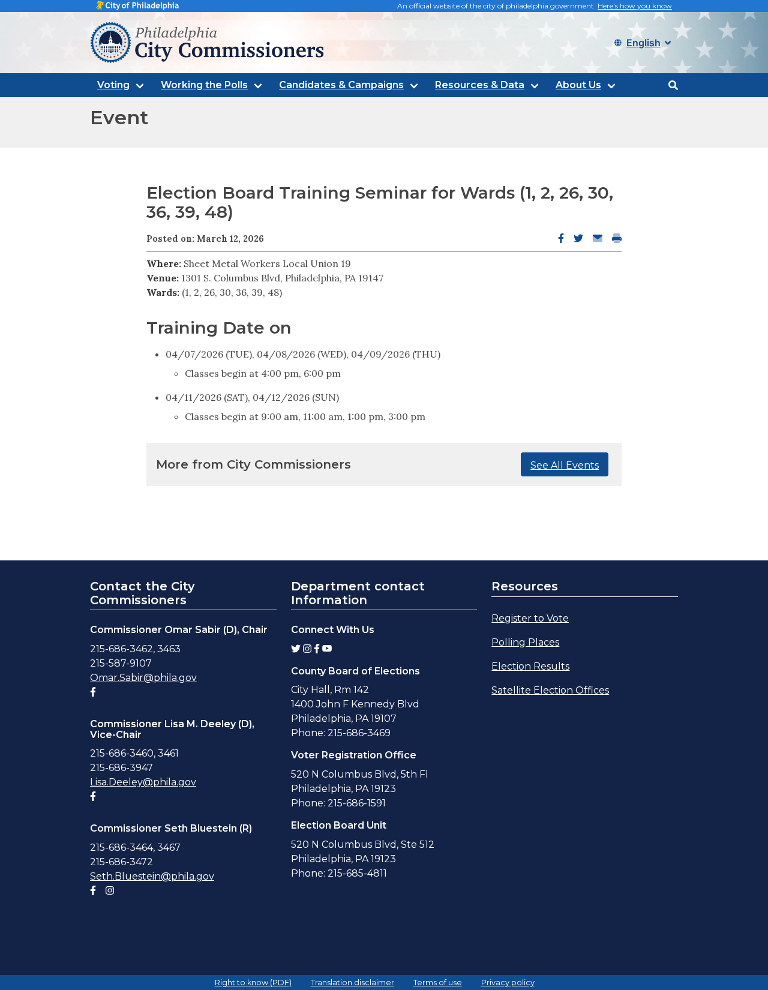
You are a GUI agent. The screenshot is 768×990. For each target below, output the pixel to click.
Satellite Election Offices (550, 690)
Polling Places (525, 642)
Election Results (530, 666)
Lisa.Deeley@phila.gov (143, 782)
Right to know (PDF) (253, 982)
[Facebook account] (93, 692)
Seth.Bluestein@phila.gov (152, 876)
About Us (578, 85)
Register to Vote (530, 618)
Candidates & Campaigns (341, 85)
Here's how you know (635, 5)
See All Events (564, 465)
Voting (113, 85)
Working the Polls (204, 85)
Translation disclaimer (352, 982)
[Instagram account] (110, 890)
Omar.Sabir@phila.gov (143, 677)
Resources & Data (479, 85)
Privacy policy (508, 982)
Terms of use (437, 982)
